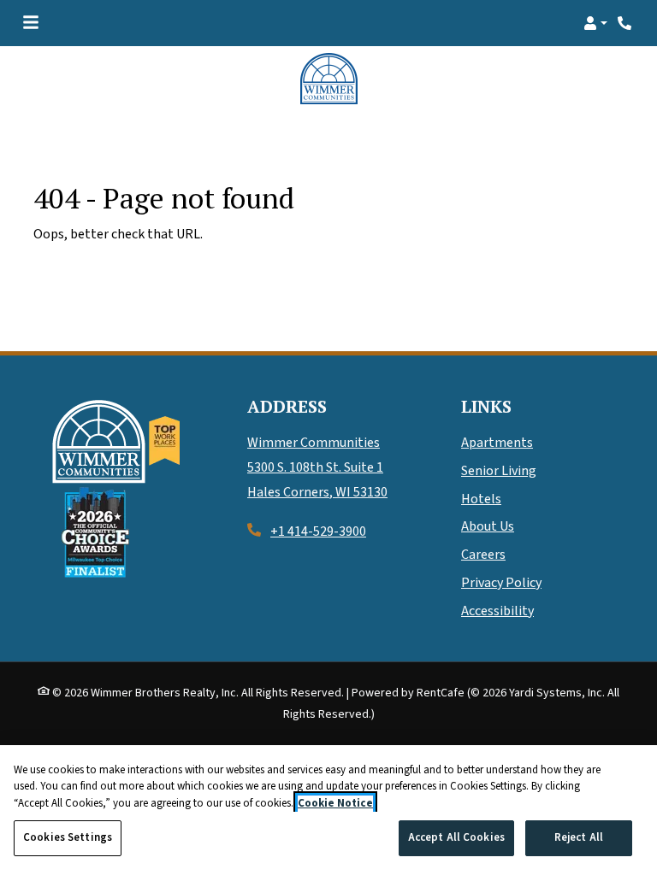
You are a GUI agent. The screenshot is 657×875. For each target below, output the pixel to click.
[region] (328, 810)
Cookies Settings (67, 837)
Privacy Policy (501, 582)
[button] (595, 23)
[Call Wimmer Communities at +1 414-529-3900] (626, 23)
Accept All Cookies (456, 837)
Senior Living (498, 470)
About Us (487, 526)
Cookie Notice (335, 803)
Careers (483, 554)
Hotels (481, 499)
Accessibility (497, 611)
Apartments (497, 442)
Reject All (578, 837)
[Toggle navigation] (31, 23)
